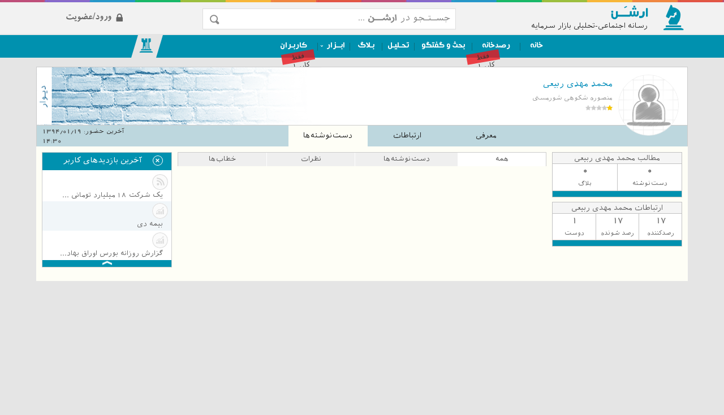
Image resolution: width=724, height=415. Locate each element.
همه (501, 159)
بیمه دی (150, 224)
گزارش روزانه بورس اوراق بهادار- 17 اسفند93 (110, 253)
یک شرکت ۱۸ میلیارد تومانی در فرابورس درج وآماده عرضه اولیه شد (110, 195)
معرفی (486, 135)
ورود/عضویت (126, 8)
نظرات (311, 159)
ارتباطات (407, 135)
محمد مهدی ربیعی (578, 83)
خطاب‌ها (222, 159)
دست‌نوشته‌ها (327, 135)
